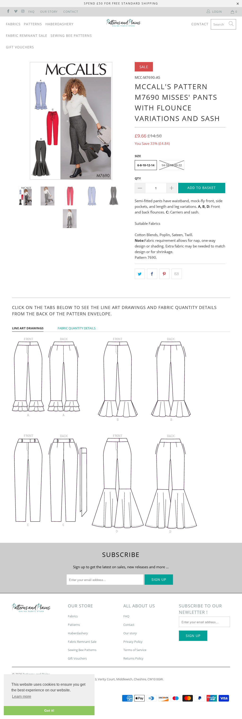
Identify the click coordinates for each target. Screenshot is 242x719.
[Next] (123, 121)
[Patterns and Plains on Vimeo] (15, 12)
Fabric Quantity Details (76, 328)
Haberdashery (59, 24)
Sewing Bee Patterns (71, 35)
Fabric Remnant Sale (26, 35)
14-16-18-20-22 (171, 165)
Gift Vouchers (20, 47)
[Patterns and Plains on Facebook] (8, 12)
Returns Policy (133, 658)
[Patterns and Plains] (123, 23)
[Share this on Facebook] (152, 274)
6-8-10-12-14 (145, 165)
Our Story (49, 12)
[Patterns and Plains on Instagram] (23, 12)
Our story (130, 633)
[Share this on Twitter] (140, 274)
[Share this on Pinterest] (164, 274)
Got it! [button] (49, 710)
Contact (70, 12)
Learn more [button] (21, 696)
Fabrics (13, 24)
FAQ (31, 12)
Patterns (33, 24)
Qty (138, 178)
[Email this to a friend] (177, 274)
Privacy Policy (133, 642)
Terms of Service (134, 650)
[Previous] (18, 121)
